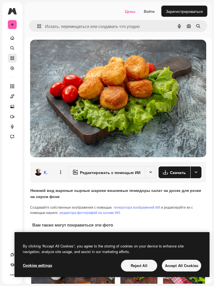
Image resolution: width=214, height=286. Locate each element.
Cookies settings (37, 265)
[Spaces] (12, 96)
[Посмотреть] (12, 68)
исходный (67, 50)
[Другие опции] (60, 172)
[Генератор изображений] (12, 106)
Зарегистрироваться (184, 11)
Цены (130, 11)
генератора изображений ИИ (137, 207)
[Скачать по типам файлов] (195, 172)
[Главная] (12, 38)
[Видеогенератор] (12, 116)
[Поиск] (12, 48)
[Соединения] (12, 254)
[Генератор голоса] (12, 126)
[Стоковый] (12, 58)
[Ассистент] (12, 136)
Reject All (139, 265)
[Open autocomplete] (37, 26)
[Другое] (12, 274)
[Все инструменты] (12, 86)
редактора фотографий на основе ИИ (90, 212)
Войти (149, 11)
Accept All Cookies (181, 265)
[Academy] (12, 264)
